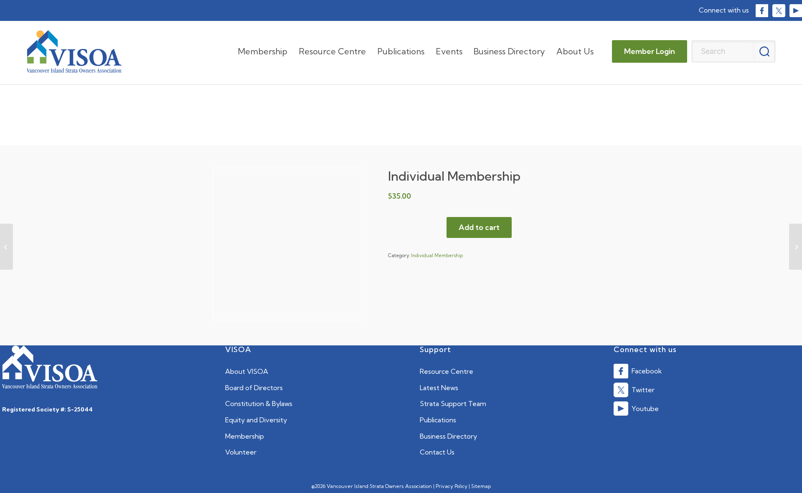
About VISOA (246, 371)
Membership (244, 436)
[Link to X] (778, 10)
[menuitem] (262, 51)
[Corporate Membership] (6, 247)
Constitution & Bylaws (258, 403)
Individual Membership (437, 255)
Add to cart (479, 227)
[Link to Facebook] (762, 10)
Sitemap (481, 486)
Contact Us (437, 452)
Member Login (649, 51)
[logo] (74, 51)
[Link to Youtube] (795, 10)
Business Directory (448, 436)
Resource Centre (446, 371)
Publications (438, 420)
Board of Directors (254, 387)
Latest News (439, 387)
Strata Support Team (453, 403)
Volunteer (240, 452)
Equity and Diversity (256, 420)
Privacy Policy (451, 486)
